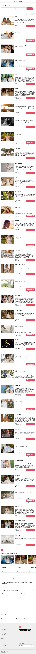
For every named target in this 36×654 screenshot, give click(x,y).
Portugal (22, 645)
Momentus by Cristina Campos (21, 45)
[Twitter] (4, 645)
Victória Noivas (18, 354)
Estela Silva (17, 74)
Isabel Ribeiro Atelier (19, 310)
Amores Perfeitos (18, 163)
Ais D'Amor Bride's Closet (20, 264)
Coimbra (2, 608)
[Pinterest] (5, 645)
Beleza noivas (18, 618)
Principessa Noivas (18, 280)
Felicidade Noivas (18, 414)
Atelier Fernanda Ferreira (20, 520)
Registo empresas (3, 635)
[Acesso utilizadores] (34, 1)
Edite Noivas (17, 445)
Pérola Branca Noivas (19, 295)
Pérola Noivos (17, 429)
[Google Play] (28, 630)
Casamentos (3, 3)
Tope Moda (17, 206)
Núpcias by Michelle (19, 506)
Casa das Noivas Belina (19, 235)
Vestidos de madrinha (4, 620)
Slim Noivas (17, 339)
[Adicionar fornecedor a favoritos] (12, 17)
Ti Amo (16, 16)
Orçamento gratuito (30, 26)
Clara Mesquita (18, 191)
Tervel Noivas (17, 133)
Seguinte (12, 550)
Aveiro (20, 608)
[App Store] (22, 630)
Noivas (2, 617)
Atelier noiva (3, 618)
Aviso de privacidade (4, 629)
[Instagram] (7, 645)
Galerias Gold (17, 385)
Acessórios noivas (8, 618)
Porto (2, 604)
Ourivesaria (13, 618)
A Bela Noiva (17, 31)
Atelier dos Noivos (18, 535)
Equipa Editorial (3, 638)
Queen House (17, 250)
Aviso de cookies (3, 630)
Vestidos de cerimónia (25, 618)
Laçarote (16, 59)
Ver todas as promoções (18, 574)
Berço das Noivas (18, 370)
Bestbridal (17, 220)
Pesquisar (29, 8)
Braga (19, 606)
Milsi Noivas (17, 88)
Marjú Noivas (17, 475)
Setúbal (2, 606)
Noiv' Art (16, 177)
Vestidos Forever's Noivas (20, 325)
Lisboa (20, 604)
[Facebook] (2, 645)
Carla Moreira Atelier (19, 460)
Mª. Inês (16, 491)
